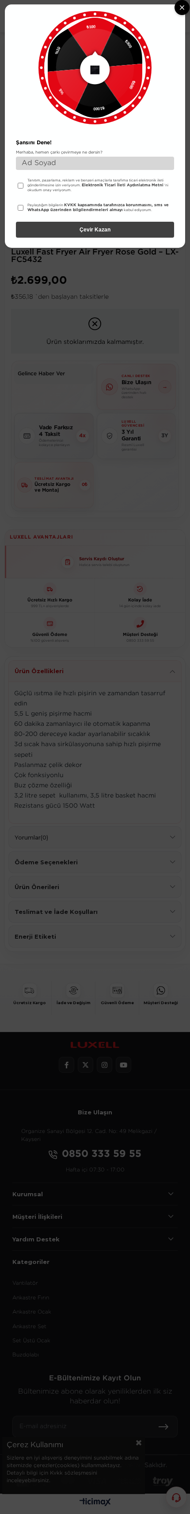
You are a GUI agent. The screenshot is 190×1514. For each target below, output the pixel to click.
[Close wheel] (182, 7)
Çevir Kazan (95, 230)
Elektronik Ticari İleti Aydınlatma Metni (122, 185)
